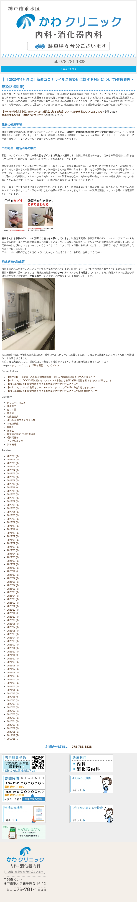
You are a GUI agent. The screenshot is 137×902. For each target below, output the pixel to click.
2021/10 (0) (13, 658)
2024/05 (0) (13, 550)
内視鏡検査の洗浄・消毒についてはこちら (24, 115)
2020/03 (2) (13, 725)
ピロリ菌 (11, 409)
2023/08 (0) (13, 582)
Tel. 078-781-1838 (68, 61)
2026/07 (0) (13, 459)
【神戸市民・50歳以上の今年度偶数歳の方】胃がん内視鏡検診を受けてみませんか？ (51, 377)
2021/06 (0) (13, 672)
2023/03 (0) (13, 599)
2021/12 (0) (13, 651)
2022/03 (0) (13, 641)
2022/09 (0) (13, 620)
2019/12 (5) (13, 735)
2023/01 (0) (13, 606)
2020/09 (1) (13, 704)
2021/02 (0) (13, 686)
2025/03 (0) (13, 515)
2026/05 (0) (13, 466)
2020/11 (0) (12, 697)
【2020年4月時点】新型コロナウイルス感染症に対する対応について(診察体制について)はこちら (52, 111)
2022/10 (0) (13, 616)
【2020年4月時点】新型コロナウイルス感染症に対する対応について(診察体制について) (52, 391)
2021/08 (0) (13, 665)
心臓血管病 (13, 416)
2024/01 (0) (13, 564)
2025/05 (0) (13, 508)
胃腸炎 (10, 427)
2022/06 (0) (13, 630)
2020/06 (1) (13, 714)
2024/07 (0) (13, 543)
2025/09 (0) (13, 494)
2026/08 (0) (13, 456)
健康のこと (13, 406)
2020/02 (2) (13, 728)
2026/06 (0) (13, 463)
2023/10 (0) (13, 575)
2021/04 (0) (13, 679)
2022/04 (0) (13, 637)
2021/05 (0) (13, 676)
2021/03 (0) (13, 683)
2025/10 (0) (13, 491)
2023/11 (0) (12, 571)
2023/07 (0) (13, 585)
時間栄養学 (13, 437)
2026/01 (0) (13, 480)
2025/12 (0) (13, 484)
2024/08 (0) (13, 540)
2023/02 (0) (13, 602)
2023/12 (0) (13, 568)
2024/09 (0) (13, 536)
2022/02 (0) (13, 644)
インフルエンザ (15, 441)
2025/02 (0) (13, 519)
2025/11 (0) (12, 487)
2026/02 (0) (13, 477)
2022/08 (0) (13, 623)
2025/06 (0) (13, 505)
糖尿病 (10, 413)
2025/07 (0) (13, 501)
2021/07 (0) (13, 669)
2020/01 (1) (13, 732)
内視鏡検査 (13, 423)
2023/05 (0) (13, 592)
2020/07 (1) (13, 711)
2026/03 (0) (13, 473)
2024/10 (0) (13, 533)
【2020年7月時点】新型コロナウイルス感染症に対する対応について (42, 384)
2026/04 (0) (13, 470)
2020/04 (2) (13, 721)
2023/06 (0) (13, 588)
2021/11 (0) (12, 655)
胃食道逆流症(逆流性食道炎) (21, 434)
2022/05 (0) (13, 634)
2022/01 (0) (13, 648)
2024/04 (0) (13, 554)
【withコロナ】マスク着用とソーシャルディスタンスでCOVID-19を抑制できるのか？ (51, 387)
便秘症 (10, 430)
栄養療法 (11, 444)
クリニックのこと (21, 365)
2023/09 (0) (13, 578)
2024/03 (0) (13, 557)
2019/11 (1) (12, 738)
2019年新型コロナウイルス (45, 365)
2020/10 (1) (13, 700)
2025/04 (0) (13, 512)
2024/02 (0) (13, 561)
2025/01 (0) (13, 522)
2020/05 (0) (13, 718)
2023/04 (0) (13, 595)
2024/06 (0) (13, 547)
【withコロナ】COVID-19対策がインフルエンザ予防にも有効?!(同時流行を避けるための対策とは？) (59, 380)
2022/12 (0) (13, 609)
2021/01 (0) (13, 690)
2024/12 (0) (13, 526)
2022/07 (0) (13, 627)
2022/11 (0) (12, 613)
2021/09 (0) (13, 662)
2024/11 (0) (12, 529)
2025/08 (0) (13, 498)
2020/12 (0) (13, 693)
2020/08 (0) (13, 707)
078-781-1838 (82, 746)
